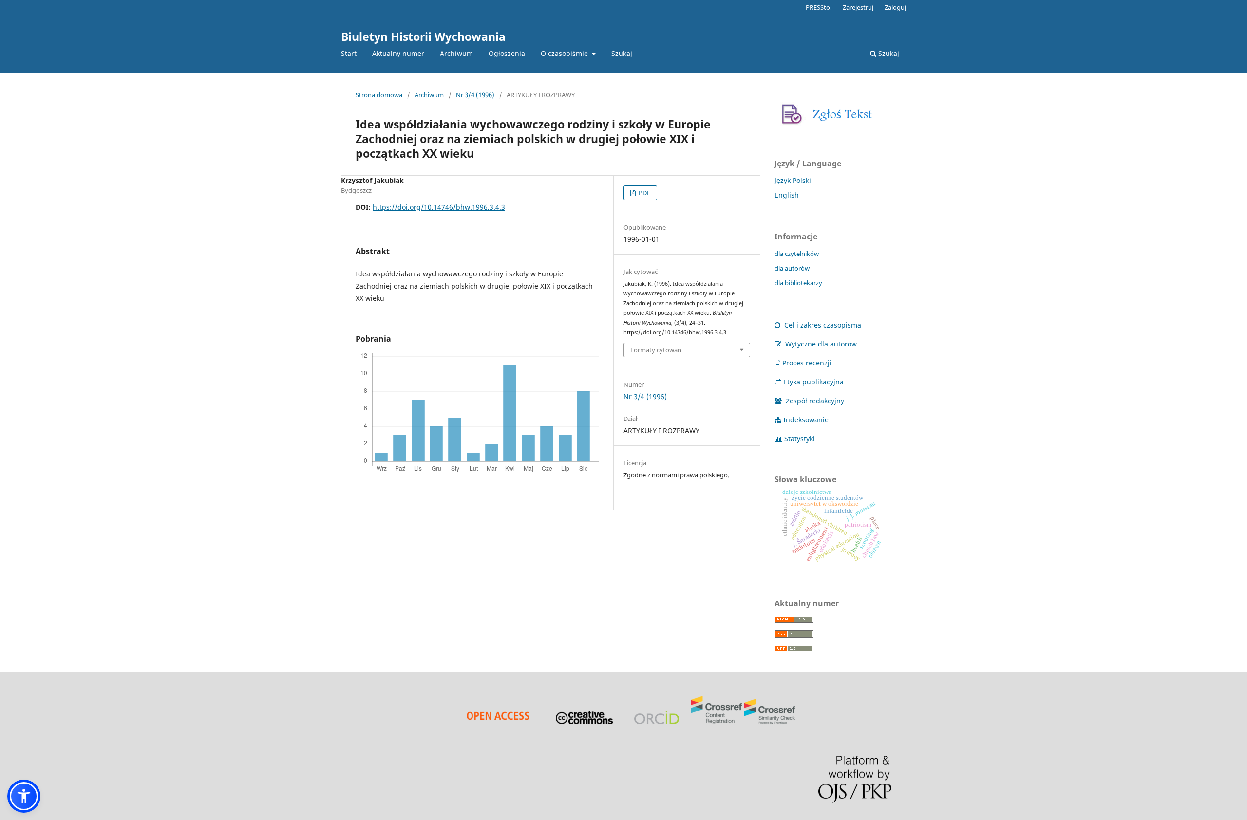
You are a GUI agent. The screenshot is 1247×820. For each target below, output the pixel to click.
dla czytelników (797, 253)
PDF (643, 192)
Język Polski (793, 180)
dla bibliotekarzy (798, 282)
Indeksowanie (806, 419)
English (787, 195)
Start (349, 53)
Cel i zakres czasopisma (821, 324)
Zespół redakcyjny (814, 400)
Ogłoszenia (507, 53)
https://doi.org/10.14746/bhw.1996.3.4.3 (439, 207)
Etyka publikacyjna (813, 381)
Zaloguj (895, 7)
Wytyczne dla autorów (820, 343)
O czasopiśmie (565, 53)
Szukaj (621, 53)
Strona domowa (379, 95)
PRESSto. (818, 7)
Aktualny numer (398, 53)
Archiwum (456, 53)
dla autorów (792, 268)
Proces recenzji (806, 362)
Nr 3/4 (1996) (475, 95)
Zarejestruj (858, 7)
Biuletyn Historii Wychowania (423, 36)
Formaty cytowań (655, 350)
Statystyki (799, 438)
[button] (24, 796)
